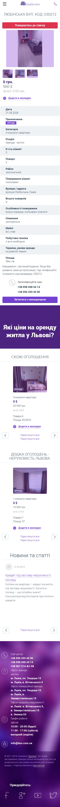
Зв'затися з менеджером (30, 299)
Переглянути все (29, 435)
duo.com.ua (38, 765)
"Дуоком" (32, 756)
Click (5, 5)
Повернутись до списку (30, 25)
